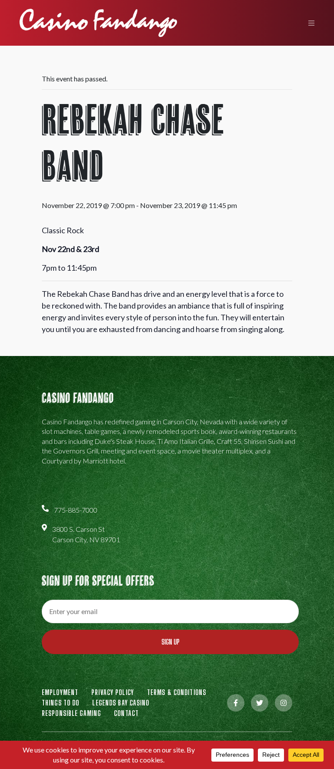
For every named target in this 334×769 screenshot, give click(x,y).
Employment (60, 692)
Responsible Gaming (71, 713)
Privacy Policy (112, 692)
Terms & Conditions (176, 692)
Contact (126, 713)
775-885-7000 (75, 510)
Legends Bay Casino (120, 702)
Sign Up (170, 642)
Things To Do (60, 702)
